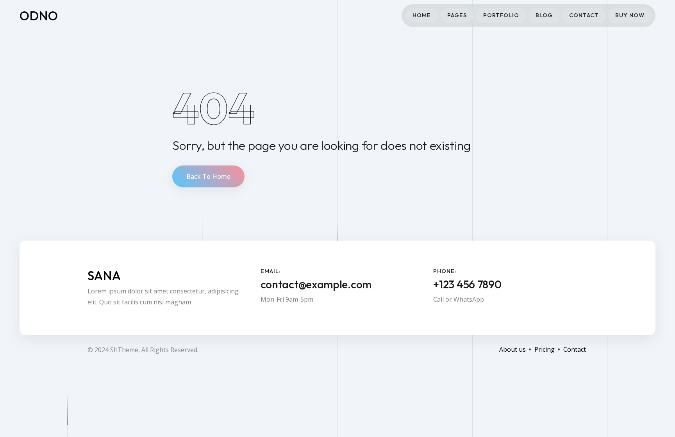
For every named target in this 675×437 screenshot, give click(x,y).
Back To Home (208, 176)
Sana (104, 275)
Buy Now (630, 15)
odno (39, 15)
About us (512, 349)
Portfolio (501, 15)
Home (421, 15)
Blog (544, 15)
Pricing (544, 349)
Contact (584, 15)
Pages (457, 15)
